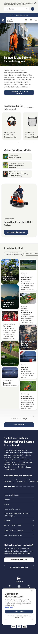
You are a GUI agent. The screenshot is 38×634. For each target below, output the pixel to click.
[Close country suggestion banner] (35, 2)
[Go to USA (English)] (32, 9)
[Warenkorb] (31, 20)
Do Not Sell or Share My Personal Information (19, 616)
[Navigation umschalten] (35, 20)
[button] (7, 143)
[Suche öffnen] (26, 20)
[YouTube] (28, 587)
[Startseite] (3, 20)
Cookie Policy (9, 607)
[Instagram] (19, 587)
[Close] (32, 591)
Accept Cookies (19, 611)
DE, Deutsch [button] (10, 21)
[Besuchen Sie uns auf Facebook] (9, 587)
